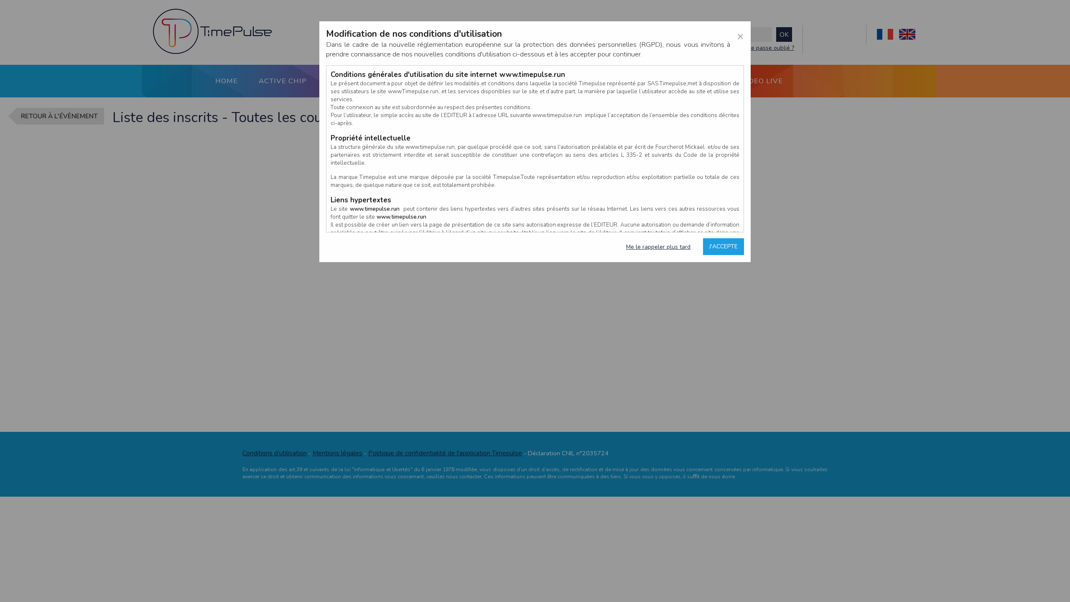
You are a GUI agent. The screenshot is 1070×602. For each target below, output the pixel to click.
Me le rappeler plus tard (658, 247)
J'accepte (723, 246)
